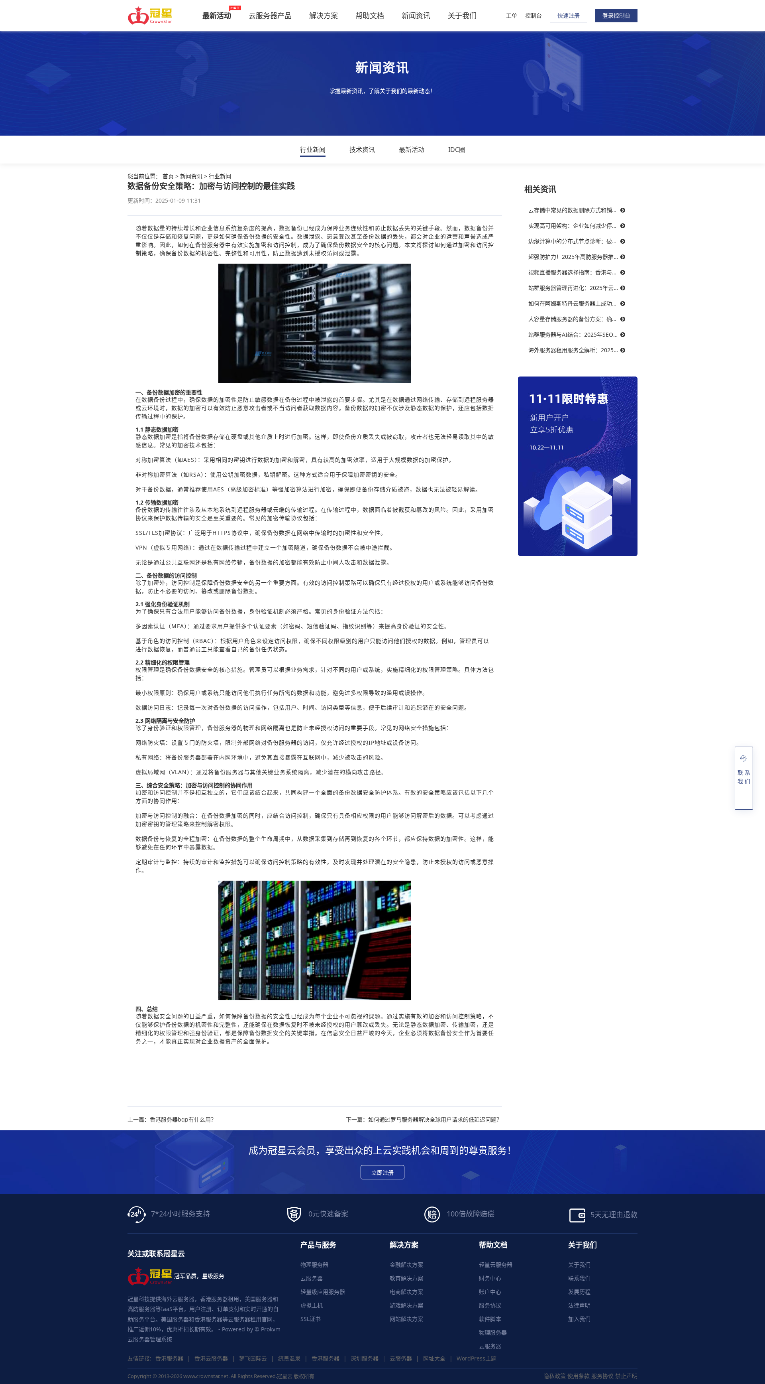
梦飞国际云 (253, 1358)
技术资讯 (362, 149)
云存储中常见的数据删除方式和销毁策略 (578, 210)
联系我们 (579, 1278)
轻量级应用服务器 (322, 1291)
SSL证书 (310, 1319)
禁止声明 (626, 1376)
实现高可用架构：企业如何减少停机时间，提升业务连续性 (579, 225)
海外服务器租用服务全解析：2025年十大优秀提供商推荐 (579, 350)
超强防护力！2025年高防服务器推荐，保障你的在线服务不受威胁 (579, 256)
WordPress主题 (476, 1358)
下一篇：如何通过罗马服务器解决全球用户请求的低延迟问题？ (424, 1119)
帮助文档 (369, 15)
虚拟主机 (311, 1305)
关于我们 (462, 15)
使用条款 (578, 1376)
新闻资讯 (416, 15)
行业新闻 (313, 149)
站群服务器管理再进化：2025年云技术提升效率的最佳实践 (579, 288)
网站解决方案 (406, 1319)
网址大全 (434, 1358)
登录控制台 (616, 15)
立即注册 (382, 1172)
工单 (511, 15)
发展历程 (579, 1291)
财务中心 (490, 1278)
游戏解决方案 (406, 1305)
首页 (168, 176)
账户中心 (490, 1291)
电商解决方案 (406, 1291)
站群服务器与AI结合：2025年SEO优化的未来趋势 (579, 334)
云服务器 (311, 1278)
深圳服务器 (365, 1358)
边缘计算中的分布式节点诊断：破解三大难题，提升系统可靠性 (579, 241)
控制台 (533, 15)
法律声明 (579, 1305)
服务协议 (490, 1305)
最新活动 (411, 149)
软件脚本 (490, 1319)
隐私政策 (554, 1376)
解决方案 (323, 15)
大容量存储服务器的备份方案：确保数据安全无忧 (579, 319)
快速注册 (568, 15)
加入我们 (579, 1319)
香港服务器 (169, 1358)
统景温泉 (289, 1358)
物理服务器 (314, 1264)
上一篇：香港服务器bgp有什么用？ (172, 1119)
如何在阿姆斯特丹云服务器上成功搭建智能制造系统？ (579, 303)
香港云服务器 (211, 1358)
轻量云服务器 (495, 1264)
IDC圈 (456, 149)
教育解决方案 (406, 1278)
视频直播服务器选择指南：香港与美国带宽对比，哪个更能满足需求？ (579, 272)
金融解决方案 (406, 1264)
